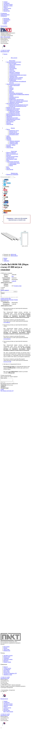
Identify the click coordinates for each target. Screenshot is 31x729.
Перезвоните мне (5, 51)
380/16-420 (13, 254)
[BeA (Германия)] (5, 181)
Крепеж (5, 648)
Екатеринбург (6, 19)
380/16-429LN (14, 255)
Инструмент (6, 646)
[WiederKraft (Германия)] (7, 211)
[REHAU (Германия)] (5, 200)
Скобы (2, 389)
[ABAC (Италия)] (6, 180)
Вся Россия (6, 18)
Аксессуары (6, 649)
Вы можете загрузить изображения (9, 383)
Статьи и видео (7, 8)
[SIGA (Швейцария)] (5, 204)
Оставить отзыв (17, 285)
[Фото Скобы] (15, 239)
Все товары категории (7, 390)
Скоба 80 (14, 281)
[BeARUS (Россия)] (7, 183)
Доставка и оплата (8, 4)
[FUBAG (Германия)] (4, 195)
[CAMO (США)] (6, 187)
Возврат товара (7, 662)
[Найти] (14, 177)
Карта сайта (6, 670)
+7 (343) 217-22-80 (5, 50)
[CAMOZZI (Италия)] (4, 188)
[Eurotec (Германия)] (5, 192)
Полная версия (4, 698)
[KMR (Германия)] (5, 197)
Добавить (3, 386)
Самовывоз (6, 658)
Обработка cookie (7, 674)
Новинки (8, 123)
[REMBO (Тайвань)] (5, 202)
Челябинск (6, 21)
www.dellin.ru (6, 322)
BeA (13, 276)
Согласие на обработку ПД (10, 673)
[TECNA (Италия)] (6, 206)
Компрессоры (6, 650)
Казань (5, 23)
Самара (5, 22)
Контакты (5, 9)
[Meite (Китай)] (4, 199)
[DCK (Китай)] (5, 190)
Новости (5, 7)
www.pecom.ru (7, 338)
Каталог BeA (6, 10)
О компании (6, 3)
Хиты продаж (9, 124)
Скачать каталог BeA (6, 298)
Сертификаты (6, 669)
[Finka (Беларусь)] (5, 193)
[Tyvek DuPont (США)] (4, 209)
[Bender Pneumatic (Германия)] (4, 185)
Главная (5, 1)
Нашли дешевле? (5, 290)
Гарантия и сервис (8, 5)
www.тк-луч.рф (7, 361)
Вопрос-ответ (6, 656)
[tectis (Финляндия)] (5, 207)
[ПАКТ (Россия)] (5, 213)
